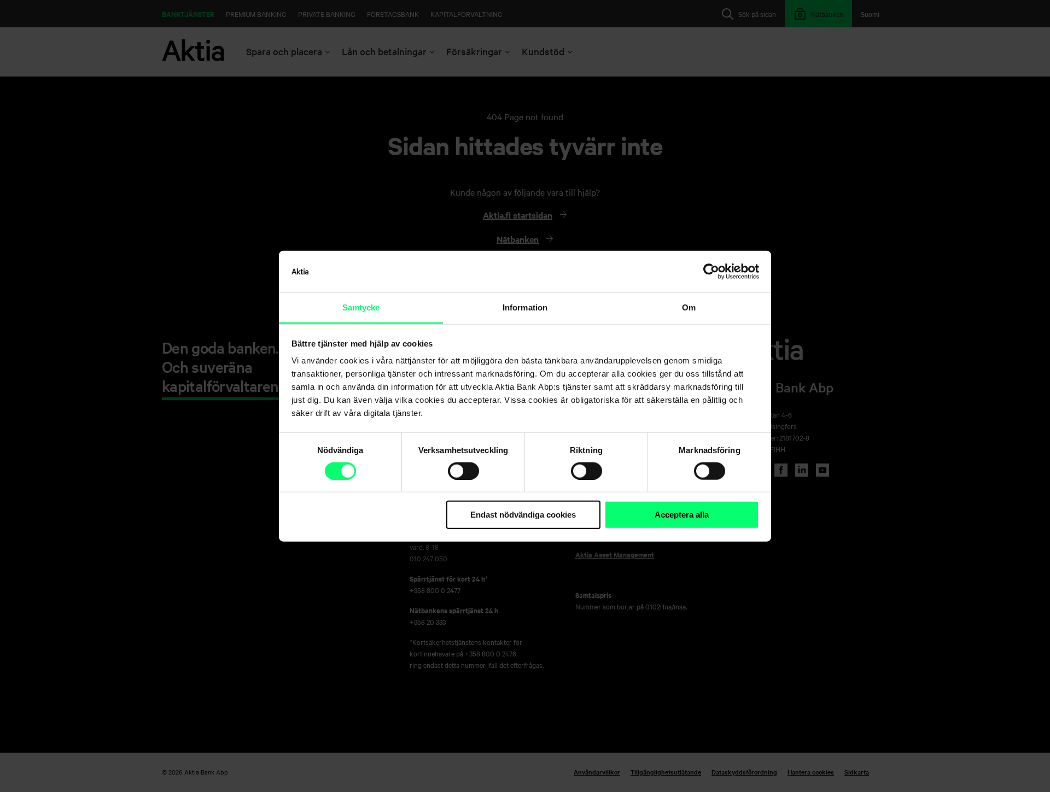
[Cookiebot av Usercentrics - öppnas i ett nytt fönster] (711, 271)
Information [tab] (525, 307)
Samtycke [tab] (361, 307)
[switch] (463, 471)
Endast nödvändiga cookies (523, 514)
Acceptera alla (682, 514)
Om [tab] (689, 307)
